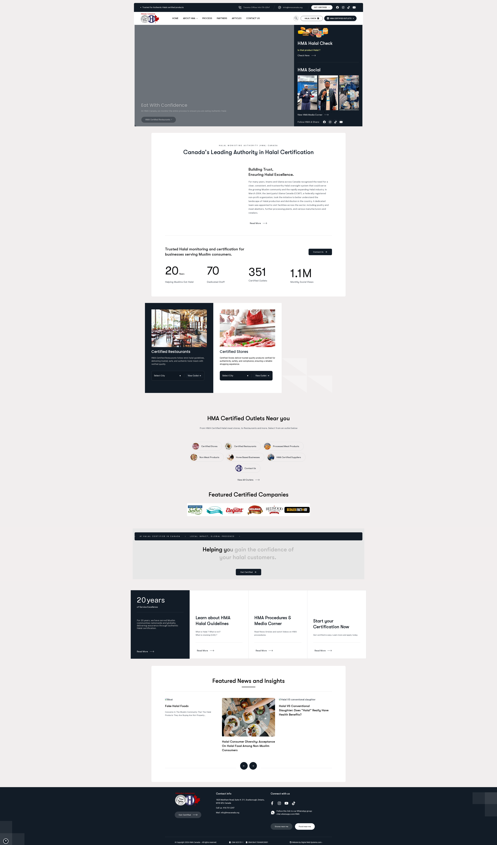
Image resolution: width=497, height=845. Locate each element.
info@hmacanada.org (230, 812)
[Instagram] (343, 7)
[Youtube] (354, 7)
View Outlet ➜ (194, 376)
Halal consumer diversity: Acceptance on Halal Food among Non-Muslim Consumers (248, 746)
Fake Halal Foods (177, 706)
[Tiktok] (348, 7)
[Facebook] (337, 7)
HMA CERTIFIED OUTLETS (340, 18)
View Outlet (262, 376)
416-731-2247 (228, 808)
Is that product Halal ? (309, 50)
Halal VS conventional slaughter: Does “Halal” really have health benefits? (303, 710)
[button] (296, 18)
